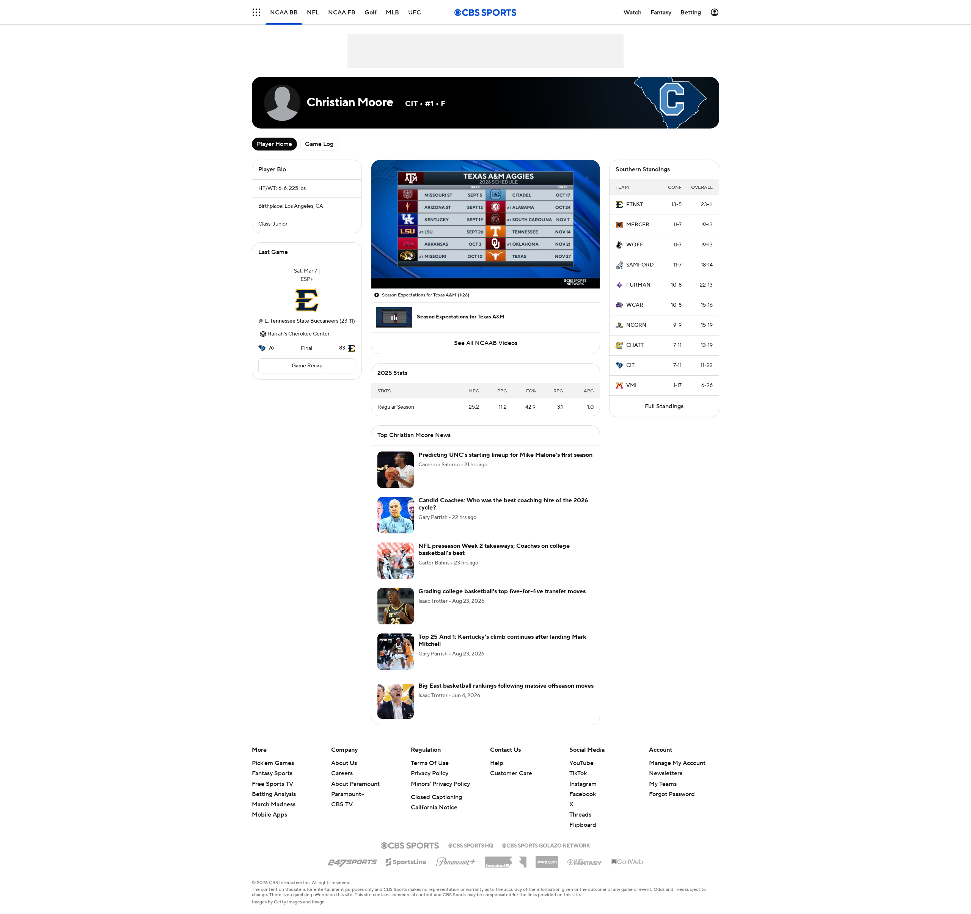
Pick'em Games (273, 763)
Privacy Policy (429, 773)
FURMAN (638, 285)
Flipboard (582, 825)
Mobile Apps (269, 814)
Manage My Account (677, 763)
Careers (342, 773)
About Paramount (355, 784)
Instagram (583, 784)
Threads (580, 814)
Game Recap (307, 365)
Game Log (319, 144)
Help (496, 763)
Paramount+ (348, 794)
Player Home (274, 144)
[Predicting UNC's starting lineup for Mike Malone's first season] (395, 470)
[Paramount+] (456, 860)
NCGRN (636, 325)
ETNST (634, 204)
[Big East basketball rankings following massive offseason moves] (395, 700)
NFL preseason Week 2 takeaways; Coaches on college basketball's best (494, 549)
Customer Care (511, 773)
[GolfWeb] (627, 862)
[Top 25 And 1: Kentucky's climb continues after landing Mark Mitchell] (395, 651)
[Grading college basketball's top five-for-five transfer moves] (395, 606)
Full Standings (664, 406)
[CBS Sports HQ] (470, 844)
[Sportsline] (406, 861)
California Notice (434, 807)
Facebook (582, 794)
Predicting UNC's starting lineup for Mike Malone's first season (505, 455)
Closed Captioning (436, 797)
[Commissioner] (505, 859)
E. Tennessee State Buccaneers (301, 321)
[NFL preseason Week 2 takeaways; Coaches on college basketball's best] (395, 560)
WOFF (634, 244)
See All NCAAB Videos (485, 343)
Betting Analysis (274, 794)
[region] (485, 224)
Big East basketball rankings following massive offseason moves (506, 686)
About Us (344, 763)
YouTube (581, 763)
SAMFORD (640, 265)
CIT (630, 365)
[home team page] (307, 300)
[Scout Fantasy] (584, 861)
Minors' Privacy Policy (440, 784)
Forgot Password (672, 794)
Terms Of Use (430, 763)
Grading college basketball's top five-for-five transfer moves (502, 591)
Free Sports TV (272, 784)
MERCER (637, 224)
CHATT (635, 345)
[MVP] (547, 859)
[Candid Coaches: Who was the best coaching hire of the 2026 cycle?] (395, 515)
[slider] (485, 266)
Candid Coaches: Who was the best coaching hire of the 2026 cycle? (503, 504)
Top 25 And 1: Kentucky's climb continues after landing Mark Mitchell (502, 640)
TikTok (578, 773)
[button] (256, 12)
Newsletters (665, 773)
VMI (631, 385)
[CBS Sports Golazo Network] (546, 844)
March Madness (273, 804)
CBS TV (342, 804)
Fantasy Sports (272, 773)
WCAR (634, 305)
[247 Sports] (352, 860)
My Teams (663, 784)
